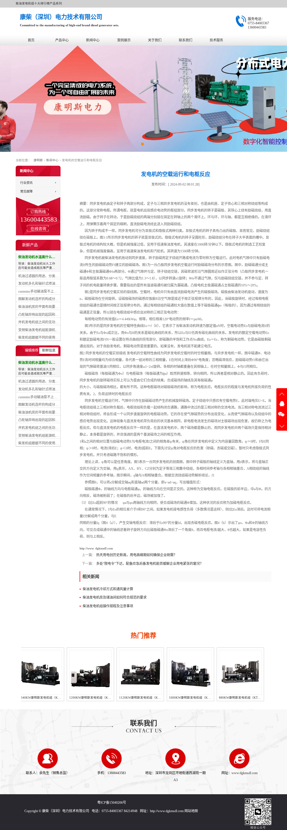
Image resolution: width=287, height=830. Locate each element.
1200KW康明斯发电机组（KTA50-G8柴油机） (56, 697)
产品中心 (62, 40)
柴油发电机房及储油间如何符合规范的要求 (115, 597)
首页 (31, 40)
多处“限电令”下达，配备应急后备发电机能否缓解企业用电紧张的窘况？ (149, 564)
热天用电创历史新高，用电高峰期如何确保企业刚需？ (136, 555)
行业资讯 (26, 182)
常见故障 (26, 191)
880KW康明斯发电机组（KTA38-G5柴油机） (205, 697)
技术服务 (216, 40)
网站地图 (191, 811)
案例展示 (124, 40)
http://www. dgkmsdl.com (96, 548)
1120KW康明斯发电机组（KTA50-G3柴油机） (106, 697)
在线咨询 (38, 228)
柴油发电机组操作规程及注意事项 (108, 606)
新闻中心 (92, 40)
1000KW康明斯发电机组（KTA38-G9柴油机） (156, 697)
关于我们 (154, 40)
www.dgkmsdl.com (245, 773)
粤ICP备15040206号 (111, 803)
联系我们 (185, 40)
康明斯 (38, 160)
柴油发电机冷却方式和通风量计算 (108, 589)
